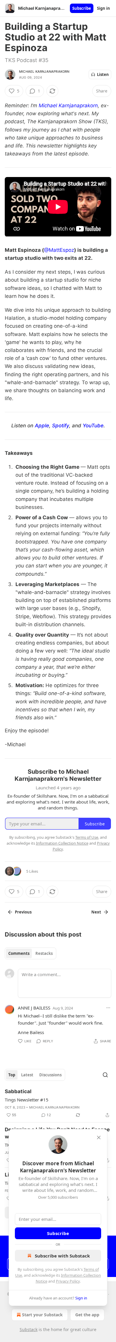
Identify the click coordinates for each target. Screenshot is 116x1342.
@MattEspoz (59, 250)
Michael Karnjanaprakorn (44, 71)
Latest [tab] (27, 1075)
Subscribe (81, 8)
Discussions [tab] (50, 1075)
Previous (23, 912)
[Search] (105, 1075)
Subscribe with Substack (62, 1256)
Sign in (103, 8)
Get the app (87, 1314)
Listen (103, 74)
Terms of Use (86, 837)
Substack (28, 1329)
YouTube (93, 426)
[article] (58, 1103)
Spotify (60, 426)
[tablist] (30, 953)
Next (96, 912)
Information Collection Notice (62, 843)
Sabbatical (18, 1091)
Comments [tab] (18, 953)
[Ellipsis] (108, 1007)
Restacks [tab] (44, 953)
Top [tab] (11, 1075)
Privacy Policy (68, 1281)
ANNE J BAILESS (34, 1008)
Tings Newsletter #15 (26, 1100)
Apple (42, 426)
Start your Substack (42, 1314)
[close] (99, 1137)
